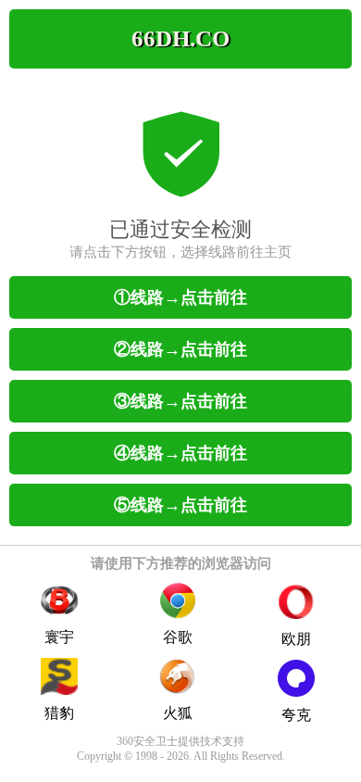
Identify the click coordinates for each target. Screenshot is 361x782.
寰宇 (59, 637)
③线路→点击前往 (180, 401)
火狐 (178, 713)
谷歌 (178, 637)
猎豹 (59, 713)
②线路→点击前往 (180, 349)
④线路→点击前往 (180, 453)
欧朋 (296, 639)
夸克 (296, 715)
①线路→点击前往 (180, 297)
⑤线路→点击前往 (180, 505)
